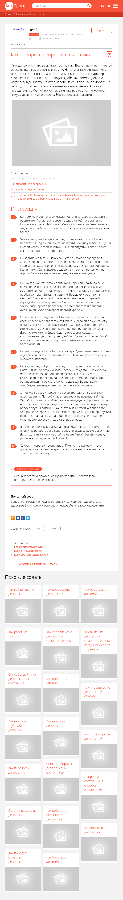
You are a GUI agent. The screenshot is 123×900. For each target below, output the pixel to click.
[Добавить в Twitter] (28, 518)
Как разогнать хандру (18, 634)
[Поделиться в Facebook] (23, 518)
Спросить (101, 30)
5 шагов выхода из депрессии (22, 812)
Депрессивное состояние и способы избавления (95, 783)
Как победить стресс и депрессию (18, 857)
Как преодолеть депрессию (58, 591)
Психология (21, 14)
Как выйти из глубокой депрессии (18, 725)
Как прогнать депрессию (94, 830)
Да (38, 528)
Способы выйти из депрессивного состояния (22, 678)
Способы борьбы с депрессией (98, 736)
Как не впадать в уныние (29, 547)
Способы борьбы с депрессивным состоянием (60, 768)
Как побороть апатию (56, 681)
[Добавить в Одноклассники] (13, 518)
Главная (8, 14)
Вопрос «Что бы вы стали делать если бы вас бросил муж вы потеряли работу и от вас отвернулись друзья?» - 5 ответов (62, 196)
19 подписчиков (50, 38)
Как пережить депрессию (18, 770)
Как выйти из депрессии (56, 723)
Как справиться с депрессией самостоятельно (59, 636)
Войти (105, 6)
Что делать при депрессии (27, 189)
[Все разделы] (115, 6)
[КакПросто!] (16, 6)
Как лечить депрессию (28, 551)
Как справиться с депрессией (29, 184)
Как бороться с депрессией (31, 554)
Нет (54, 528)
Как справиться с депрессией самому (97, 691)
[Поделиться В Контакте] (18, 518)
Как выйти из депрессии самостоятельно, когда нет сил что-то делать (97, 640)
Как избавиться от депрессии (21, 591)
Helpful (34, 30)
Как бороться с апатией (95, 591)
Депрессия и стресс (37, 14)
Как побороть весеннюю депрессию (56, 814)
